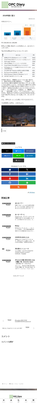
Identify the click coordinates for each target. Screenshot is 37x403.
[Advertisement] (18, 295)
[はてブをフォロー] (27, 174)
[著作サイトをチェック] (9, 169)
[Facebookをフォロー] (9, 174)
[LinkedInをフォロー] (27, 178)
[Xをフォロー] (27, 169)
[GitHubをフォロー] (9, 182)
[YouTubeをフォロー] (9, 178)
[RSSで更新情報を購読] (18, 187)
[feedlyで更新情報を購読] (27, 182)
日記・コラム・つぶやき (9, 143)
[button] (18, 160)
